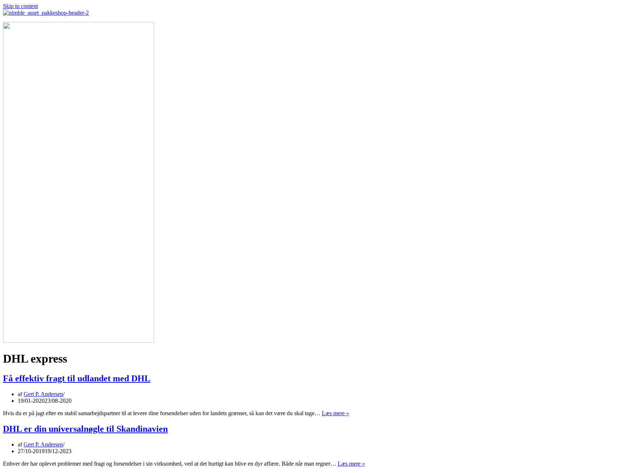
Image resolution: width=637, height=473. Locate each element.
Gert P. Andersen (43, 394)
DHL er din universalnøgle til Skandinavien (85, 429)
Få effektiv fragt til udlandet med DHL (76, 378)
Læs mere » (335, 413)
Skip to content (20, 6)
